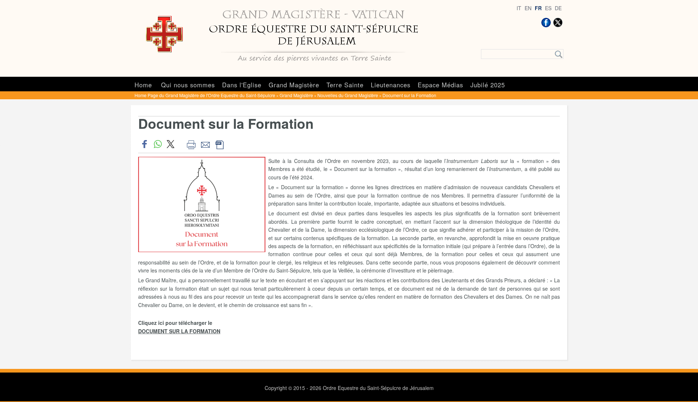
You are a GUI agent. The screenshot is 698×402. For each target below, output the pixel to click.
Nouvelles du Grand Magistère (347, 95)
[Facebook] (546, 22)
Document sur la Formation (409, 95)
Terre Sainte (345, 84)
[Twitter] (557, 22)
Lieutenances (390, 84)
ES (548, 8)
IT (519, 8)
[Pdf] (219, 144)
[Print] (191, 144)
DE (558, 8)
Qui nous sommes (188, 84)
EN (528, 8)
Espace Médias (440, 84)
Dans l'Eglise (241, 84)
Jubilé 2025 (487, 84)
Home (143, 84)
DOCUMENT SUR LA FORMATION (179, 331)
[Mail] (205, 144)
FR (538, 8)
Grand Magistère (294, 84)
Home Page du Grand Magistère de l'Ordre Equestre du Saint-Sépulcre (205, 95)
